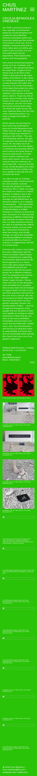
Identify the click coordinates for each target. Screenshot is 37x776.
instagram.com (9, 772)
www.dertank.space (12, 357)
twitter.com (23, 772)
